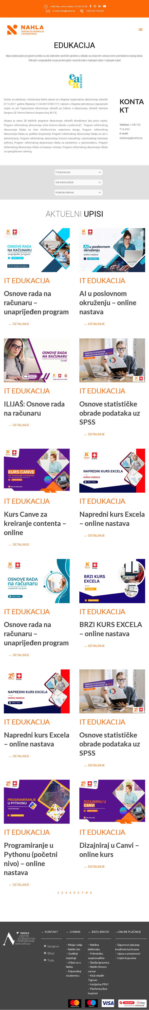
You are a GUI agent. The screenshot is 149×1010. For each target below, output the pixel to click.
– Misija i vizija (74, 944)
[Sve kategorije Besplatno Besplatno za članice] (78, 182)
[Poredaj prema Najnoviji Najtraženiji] (78, 192)
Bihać (51, 953)
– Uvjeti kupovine (125, 958)
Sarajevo (53, 946)
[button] (51, 946)
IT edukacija (27, 280)
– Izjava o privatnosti (127, 953)
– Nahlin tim (73, 949)
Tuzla (50, 960)
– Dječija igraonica (98, 962)
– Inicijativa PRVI (98, 984)
